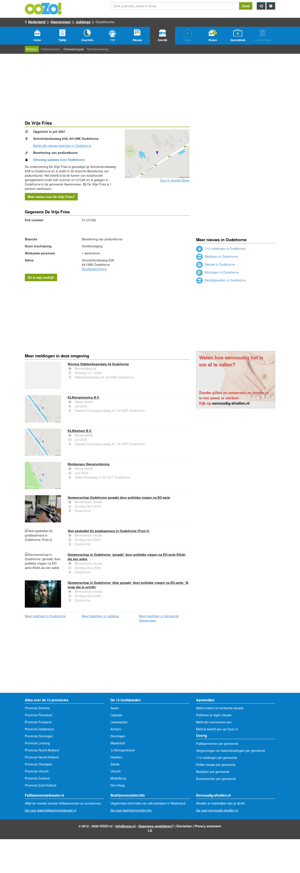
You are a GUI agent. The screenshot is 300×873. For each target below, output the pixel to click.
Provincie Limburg (37, 743)
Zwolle (114, 764)
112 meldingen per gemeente (216, 757)
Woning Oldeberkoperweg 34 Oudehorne (98, 364)
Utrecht (115, 771)
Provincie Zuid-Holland (40, 785)
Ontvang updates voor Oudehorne (59, 159)
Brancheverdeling (97, 49)
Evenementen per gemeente (216, 778)
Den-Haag (117, 785)
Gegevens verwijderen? (156, 826)
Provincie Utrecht (37, 771)
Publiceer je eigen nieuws (213, 715)
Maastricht (117, 743)
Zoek (245, 6)
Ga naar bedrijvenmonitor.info (131, 810)
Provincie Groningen (39, 736)
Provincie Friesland (38, 722)
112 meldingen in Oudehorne (225, 248)
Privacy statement (208, 826)
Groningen (117, 736)
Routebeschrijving (94, 269)
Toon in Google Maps (175, 180)
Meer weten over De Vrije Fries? (51, 196)
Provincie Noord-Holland (42, 757)
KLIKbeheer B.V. (80, 430)
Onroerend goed (73, 49)
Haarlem (116, 757)
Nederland (36, 21)
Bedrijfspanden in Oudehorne (225, 280)
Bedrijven (32, 49)
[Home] (43, 8)
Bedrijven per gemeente (213, 771)
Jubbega (83, 21)
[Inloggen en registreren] (261, 6)
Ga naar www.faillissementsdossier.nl (50, 810)
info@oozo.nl (125, 826)
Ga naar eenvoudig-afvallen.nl (217, 810)
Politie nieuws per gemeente (215, 764)
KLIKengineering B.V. (83, 397)
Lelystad (116, 715)
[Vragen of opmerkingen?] (270, 6)
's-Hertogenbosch (122, 750)
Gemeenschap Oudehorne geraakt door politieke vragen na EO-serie (119, 497)
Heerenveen (61, 21)
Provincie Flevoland (38, 715)
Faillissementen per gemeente (217, 743)
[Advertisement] (107, 316)
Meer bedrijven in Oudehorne (45, 616)
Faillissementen (50, 49)
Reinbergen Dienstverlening (89, 464)
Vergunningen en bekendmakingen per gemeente (230, 750)
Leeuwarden (119, 722)
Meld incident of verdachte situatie (220, 708)
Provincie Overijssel (38, 764)
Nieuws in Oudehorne (219, 264)
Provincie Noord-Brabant (42, 750)
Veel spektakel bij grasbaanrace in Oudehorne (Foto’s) (108, 531)
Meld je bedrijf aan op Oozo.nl (217, 729)
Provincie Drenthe (37, 708)
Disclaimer (184, 826)
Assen (114, 708)
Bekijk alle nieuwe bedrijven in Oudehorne (62, 145)
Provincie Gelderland (39, 729)
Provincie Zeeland (37, 778)
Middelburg (118, 778)
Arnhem (115, 729)
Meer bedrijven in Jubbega (100, 616)
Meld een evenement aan (214, 722)
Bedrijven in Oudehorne (221, 256)
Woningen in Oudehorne (221, 272)
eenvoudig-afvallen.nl (230, 403)
